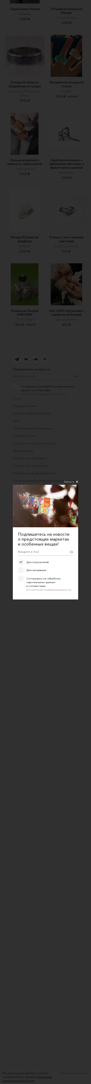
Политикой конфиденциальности (49, 589)
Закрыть (69, 481)
